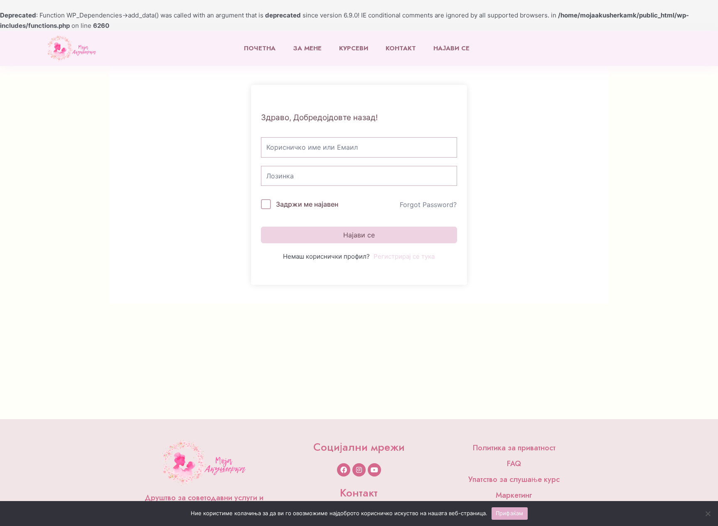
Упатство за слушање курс (514, 479)
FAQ (514, 463)
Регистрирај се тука (404, 256)
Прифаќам (510, 513)
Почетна (259, 48)
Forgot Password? (428, 204)
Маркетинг (514, 495)
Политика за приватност (514, 447)
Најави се (451, 48)
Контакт (401, 48)
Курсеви (353, 48)
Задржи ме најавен (307, 204)
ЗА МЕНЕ (307, 48)
